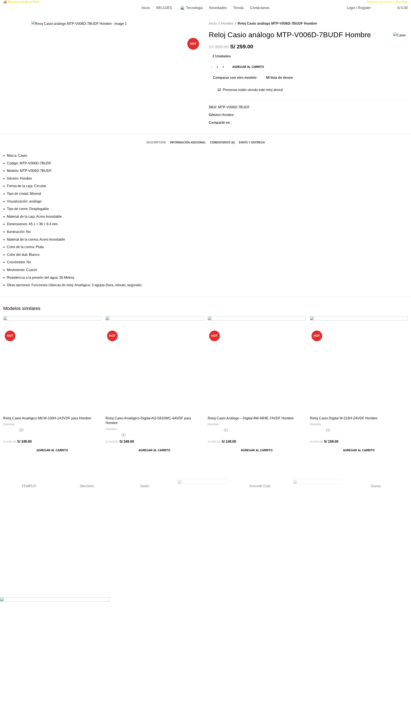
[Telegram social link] (254, 123)
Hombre (227, 23)
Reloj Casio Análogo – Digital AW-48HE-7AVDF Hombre (251, 418)
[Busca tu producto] (377, 8)
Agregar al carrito (248, 67)
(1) (124, 435)
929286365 (7, 572)
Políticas (5, 555)
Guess (376, 486)
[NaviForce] (202, 486)
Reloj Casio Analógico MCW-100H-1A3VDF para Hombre (47, 418)
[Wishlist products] (384, 8)
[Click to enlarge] (40, 17)
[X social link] (239, 123)
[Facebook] (5, 590)
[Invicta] (318, 486)
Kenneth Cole (260, 486)
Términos (6, 538)
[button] (52, 450)
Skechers (87, 486)
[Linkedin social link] (249, 123)
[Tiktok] (28, 590)
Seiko (144, 486)
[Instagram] (17, 590)
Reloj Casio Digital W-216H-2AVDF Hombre (343, 418)
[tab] (156, 140)
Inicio (213, 23)
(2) (21, 430)
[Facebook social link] (234, 123)
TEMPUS (29, 486)
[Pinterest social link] (244, 123)
